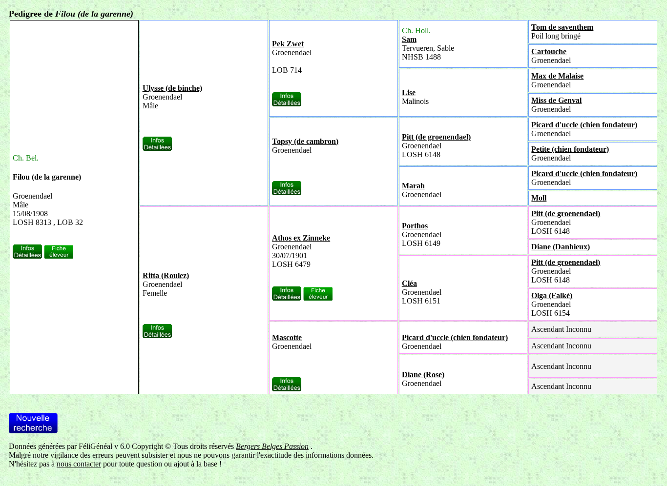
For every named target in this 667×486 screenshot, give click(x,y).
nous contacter (79, 464)
